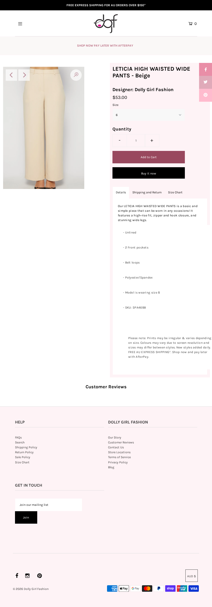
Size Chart (175, 192)
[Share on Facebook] (205, 69)
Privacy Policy (118, 462)
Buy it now (148, 173)
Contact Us (116, 447)
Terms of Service (119, 457)
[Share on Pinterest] (205, 95)
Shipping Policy (26, 447)
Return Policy (24, 452)
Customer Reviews (121, 442)
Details (121, 192)
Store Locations (119, 452)
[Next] (24, 75)
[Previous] (11, 75)
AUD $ (191, 576)
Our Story (114, 437)
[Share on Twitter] (205, 82)
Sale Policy (22, 457)
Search (20, 442)
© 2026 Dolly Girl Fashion (31, 589)
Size (115, 105)
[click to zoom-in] (76, 75)
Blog (111, 467)
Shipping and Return (147, 192)
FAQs (18, 437)
